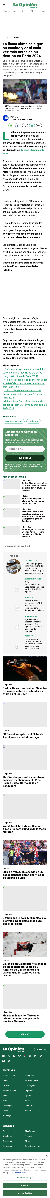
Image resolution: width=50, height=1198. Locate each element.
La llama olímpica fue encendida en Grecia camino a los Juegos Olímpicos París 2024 (23, 394)
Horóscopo (7, 1146)
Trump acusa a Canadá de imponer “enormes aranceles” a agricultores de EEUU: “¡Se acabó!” (34, 644)
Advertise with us (32, 1146)
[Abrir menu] (4, 5)
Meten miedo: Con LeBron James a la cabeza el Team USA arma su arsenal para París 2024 (25, 405)
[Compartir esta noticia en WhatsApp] (11, 125)
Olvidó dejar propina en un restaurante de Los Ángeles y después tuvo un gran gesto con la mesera (34, 568)
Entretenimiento (33, 579)
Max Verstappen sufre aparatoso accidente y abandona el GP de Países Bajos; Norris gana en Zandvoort (34, 516)
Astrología (7, 1116)
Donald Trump (10, 11)
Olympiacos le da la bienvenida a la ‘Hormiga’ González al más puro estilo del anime (24, 920)
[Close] (47, 1156)
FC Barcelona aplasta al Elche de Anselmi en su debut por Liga (33, 501)
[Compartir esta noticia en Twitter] (25, 125)
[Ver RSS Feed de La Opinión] (8, 1061)
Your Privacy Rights (25, 1178)
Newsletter (7, 1136)
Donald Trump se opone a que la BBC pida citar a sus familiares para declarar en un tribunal (34, 605)
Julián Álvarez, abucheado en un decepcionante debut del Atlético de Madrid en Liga (24, 874)
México (6, 1085)
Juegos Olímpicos (13, 421)
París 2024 (33, 421)
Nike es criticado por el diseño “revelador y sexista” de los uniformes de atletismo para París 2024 (25, 383)
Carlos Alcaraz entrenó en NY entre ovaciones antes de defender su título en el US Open (34, 486)
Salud (5, 1100)
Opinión (28, 1095)
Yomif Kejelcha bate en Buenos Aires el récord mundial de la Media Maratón (33, 533)
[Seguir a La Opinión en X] (8, 1055)
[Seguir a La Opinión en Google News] (30, 1055)
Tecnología (7, 1106)
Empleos (28, 1136)
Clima (27, 1141)
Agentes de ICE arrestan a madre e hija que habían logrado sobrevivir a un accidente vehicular (33, 625)
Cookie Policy (20, 1173)
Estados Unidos (9, 1075)
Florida (28, 1111)
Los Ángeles (31, 560)
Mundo (6, 1080)
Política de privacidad (13, 466)
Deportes (16, 37)
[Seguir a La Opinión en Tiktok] (24, 1055)
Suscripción (7, 1141)
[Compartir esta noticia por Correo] (32, 125)
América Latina (31, 1080)
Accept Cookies (25, 1193)
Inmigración (31, 616)
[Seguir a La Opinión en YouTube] (19, 1055)
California (29, 1106)
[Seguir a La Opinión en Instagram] (14, 1055)
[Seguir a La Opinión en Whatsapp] (40, 1055)
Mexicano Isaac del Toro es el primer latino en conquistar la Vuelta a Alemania (21, 1018)
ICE (23, 11)
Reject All (25, 1185)
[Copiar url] (39, 125)
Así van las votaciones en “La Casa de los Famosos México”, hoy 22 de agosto (34, 587)
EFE (16, 117)
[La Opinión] (25, 5)
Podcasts (7, 1131)
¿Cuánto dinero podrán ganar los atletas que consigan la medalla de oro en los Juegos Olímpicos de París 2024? (24, 373)
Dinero (5, 1095)
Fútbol (33, 11)
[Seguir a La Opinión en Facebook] (3, 1055)
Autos (27, 1100)
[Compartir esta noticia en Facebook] (18, 125)
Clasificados (30, 1131)
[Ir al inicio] (13, 1049)
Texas (5, 1111)
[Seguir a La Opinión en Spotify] (3, 1061)
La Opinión (7, 37)
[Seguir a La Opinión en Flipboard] (35, 1055)
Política (29, 598)
